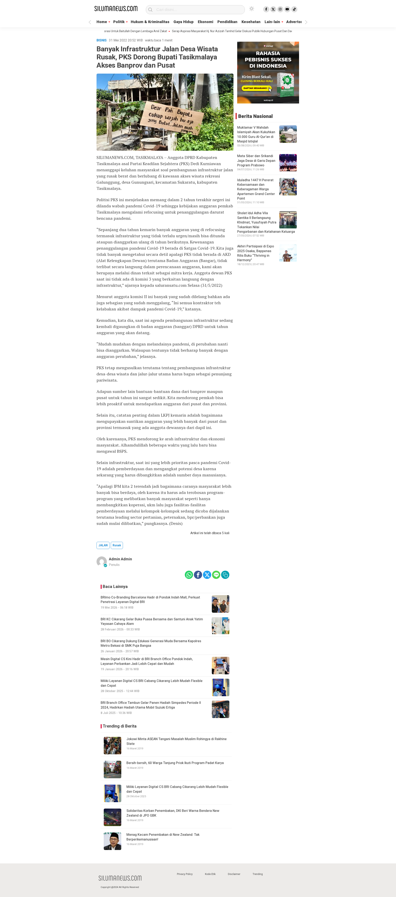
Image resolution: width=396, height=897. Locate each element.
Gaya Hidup (183, 22)
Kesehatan (251, 22)
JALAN (103, 545)
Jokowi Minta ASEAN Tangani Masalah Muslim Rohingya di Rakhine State (176, 741)
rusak (117, 545)
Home (102, 22)
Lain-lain (272, 22)
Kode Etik (210, 874)
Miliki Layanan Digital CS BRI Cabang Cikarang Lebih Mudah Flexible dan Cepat (177, 789)
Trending (258, 874)
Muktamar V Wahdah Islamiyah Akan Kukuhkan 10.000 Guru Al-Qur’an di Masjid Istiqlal (256, 134)
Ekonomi (205, 22)
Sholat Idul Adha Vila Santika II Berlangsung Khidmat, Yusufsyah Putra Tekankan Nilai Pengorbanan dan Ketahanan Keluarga (266, 222)
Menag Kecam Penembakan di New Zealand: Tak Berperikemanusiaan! (162, 837)
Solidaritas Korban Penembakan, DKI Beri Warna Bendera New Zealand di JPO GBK (172, 813)
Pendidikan (227, 22)
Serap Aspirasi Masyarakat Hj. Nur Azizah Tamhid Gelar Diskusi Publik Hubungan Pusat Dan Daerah (215, 31)
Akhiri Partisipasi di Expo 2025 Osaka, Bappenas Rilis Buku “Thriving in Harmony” (255, 253)
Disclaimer (234, 874)
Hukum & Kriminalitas (150, 22)
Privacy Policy (185, 874)
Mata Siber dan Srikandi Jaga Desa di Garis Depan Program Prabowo (256, 161)
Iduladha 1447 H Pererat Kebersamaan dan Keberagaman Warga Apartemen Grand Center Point (256, 189)
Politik (119, 22)
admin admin (120, 559)
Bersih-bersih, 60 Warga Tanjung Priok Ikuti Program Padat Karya (175, 763)
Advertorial (296, 22)
